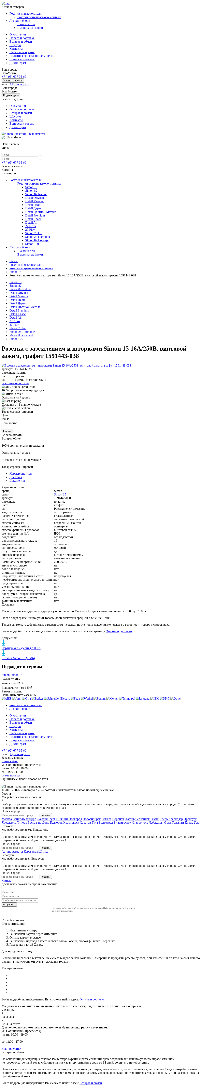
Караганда (31, 851)
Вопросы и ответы (22, 59)
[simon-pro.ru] (24, 133)
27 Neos (30, 226)
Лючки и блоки (19, 20)
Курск (189, 822)
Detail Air (31, 222)
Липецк (22, 822)
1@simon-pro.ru (20, 84)
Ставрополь (140, 822)
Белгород (56, 822)
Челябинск (142, 819)
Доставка (15, 477)
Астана (6, 851)
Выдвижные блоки (30, 27)
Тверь (164, 819)
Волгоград (106, 822)
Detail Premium (35, 215)
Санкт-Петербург (24, 819)
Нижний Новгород (69, 819)
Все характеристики (15, 383)
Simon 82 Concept (37, 240)
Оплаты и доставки (119, 631)
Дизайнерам (17, 62)
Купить (7, 431)
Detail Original (34, 197)
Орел (167, 822)
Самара (106, 819)
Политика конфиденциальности (31, 55)
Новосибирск (92, 819)
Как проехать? (11, 1048)
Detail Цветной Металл (40, 212)
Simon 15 (31, 187)
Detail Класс (33, 219)
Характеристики (20, 473)
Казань (130, 819)
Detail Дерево (34, 208)
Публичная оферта (22, 52)
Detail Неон (33, 204)
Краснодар (175, 819)
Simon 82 (31, 190)
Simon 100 (32, 243)
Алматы (17, 851)
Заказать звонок (12, 80)
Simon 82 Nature (36, 194)
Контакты (16, 48)
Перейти (45, 815)
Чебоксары (156, 822)
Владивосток (122, 822)
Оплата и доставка (22, 38)
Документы (17, 480)
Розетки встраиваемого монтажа (39, 17)
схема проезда (11, 775)
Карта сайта (10, 761)
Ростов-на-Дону (38, 822)
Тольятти (178, 822)
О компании (17, 34)
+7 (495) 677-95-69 (14, 76)
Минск (6, 880)
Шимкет (44, 851)
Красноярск (71, 822)
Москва (7, 819)
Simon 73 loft (33, 233)
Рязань (155, 819)
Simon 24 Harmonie (37, 236)
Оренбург (190, 819)
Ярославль (9, 822)
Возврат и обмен (20, 41)
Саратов (85, 822)
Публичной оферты (113, 908)
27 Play (30, 229)
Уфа (196, 822)
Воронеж (118, 819)
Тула (95, 822)
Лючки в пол (26, 24)
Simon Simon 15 (12, 675)
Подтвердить (11, 95)
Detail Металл (34, 201)
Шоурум (15, 45)
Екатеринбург (46, 819)
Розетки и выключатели (25, 13)
